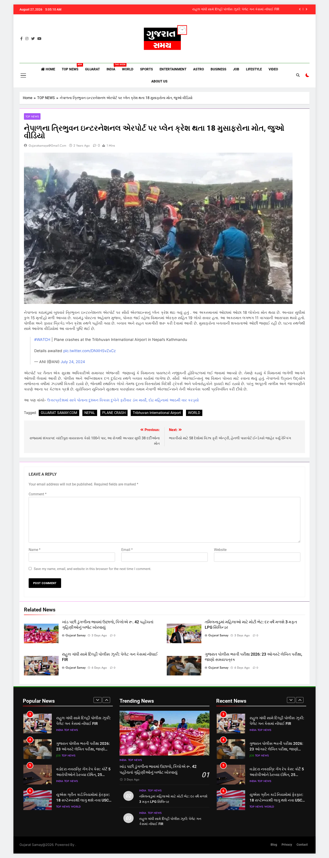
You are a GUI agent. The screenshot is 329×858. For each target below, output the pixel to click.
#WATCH (42, 339)
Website (220, 550)
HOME (50, 69)
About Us (159, 81)
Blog (274, 845)
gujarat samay (76, 635)
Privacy (287, 845)
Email (127, 550)
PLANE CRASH (114, 413)
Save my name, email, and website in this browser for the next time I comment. (92, 569)
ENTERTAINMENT (173, 69)
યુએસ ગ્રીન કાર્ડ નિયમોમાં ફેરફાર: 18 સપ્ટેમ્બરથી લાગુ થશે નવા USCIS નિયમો (84, 800)
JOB (236, 69)
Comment (38, 494)
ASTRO (198, 69)
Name (35, 550)
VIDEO (273, 69)
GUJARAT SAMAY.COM (59, 413)
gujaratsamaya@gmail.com (47, 145)
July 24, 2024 (73, 362)
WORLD (127, 69)
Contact (302, 845)
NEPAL (89, 413)
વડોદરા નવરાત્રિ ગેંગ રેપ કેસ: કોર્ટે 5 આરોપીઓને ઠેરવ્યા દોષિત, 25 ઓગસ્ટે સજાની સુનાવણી (83, 774)
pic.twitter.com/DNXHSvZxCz (89, 351)
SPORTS (146, 69)
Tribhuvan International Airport (157, 413)
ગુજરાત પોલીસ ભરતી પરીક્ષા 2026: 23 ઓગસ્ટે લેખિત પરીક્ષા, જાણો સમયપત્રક (83, 749)
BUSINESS (218, 69)
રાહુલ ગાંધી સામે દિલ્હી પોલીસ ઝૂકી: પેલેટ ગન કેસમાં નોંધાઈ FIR (235, 9)
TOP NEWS (72, 67)
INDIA (113, 67)
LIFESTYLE (254, 69)
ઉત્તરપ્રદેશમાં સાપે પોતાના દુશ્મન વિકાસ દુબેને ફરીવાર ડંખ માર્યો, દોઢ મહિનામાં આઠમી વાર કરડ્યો (123, 400)
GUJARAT (92, 69)
